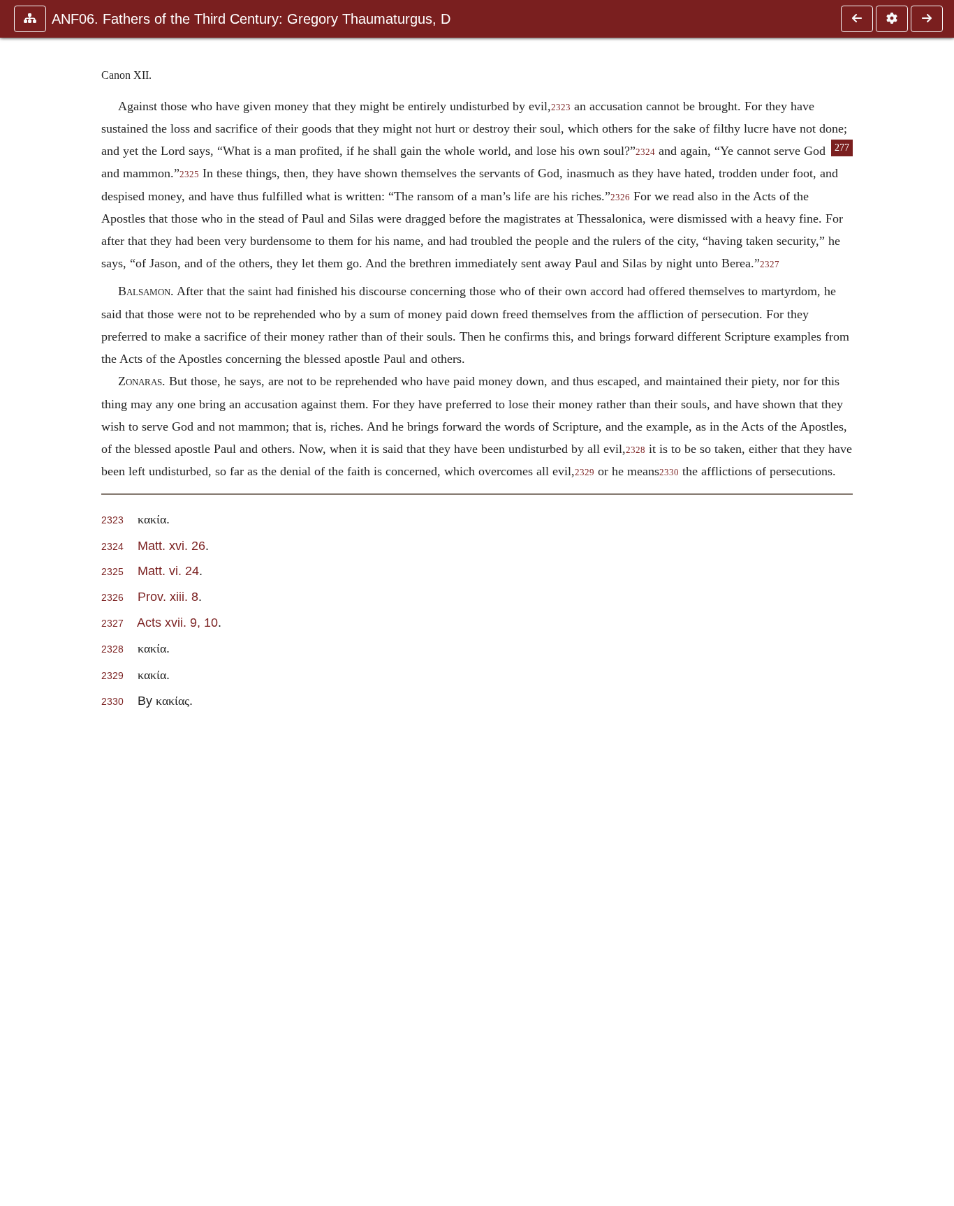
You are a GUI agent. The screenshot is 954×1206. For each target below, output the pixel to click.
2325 (189, 174)
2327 (769, 264)
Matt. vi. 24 (168, 570)
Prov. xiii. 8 (168, 596)
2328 (635, 450)
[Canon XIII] (927, 19)
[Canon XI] (857, 19)
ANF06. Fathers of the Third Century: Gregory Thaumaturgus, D (251, 19)
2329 (584, 472)
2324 (645, 152)
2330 (669, 472)
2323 (561, 107)
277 (842, 147)
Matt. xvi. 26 (171, 545)
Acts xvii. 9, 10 (177, 622)
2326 (620, 197)
